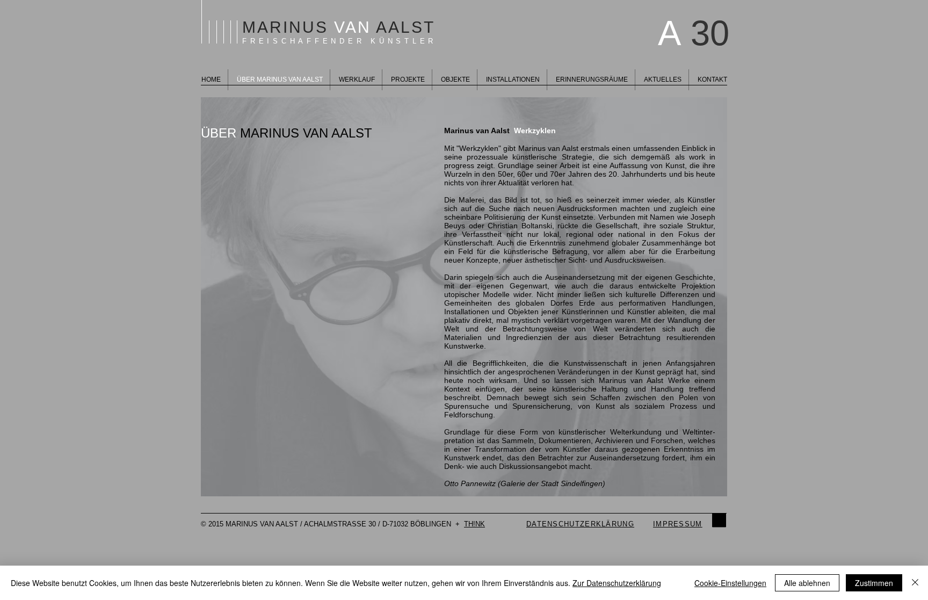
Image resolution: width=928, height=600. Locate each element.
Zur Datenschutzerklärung (616, 582)
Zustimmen (874, 582)
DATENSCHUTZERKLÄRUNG (580, 524)
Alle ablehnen (807, 582)
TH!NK (474, 524)
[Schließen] (915, 582)
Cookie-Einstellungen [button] (730, 582)
